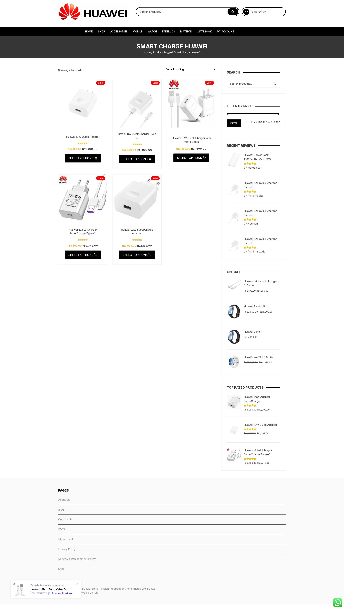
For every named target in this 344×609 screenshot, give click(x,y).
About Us (64, 499)
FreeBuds (168, 31)
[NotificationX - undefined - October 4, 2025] (46, 589)
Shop (101, 31)
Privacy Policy (67, 549)
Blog (61, 509)
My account (225, 31)
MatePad (186, 31)
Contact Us (65, 519)
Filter (234, 123)
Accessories (118, 31)
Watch (152, 31)
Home (89, 31)
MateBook (204, 31)
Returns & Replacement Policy (77, 559)
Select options (80, 158)
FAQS (61, 529)
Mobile (137, 31)
